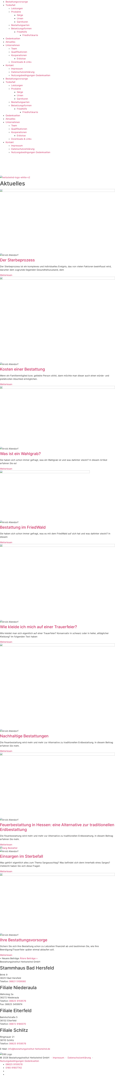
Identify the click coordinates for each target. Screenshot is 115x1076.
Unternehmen (13, 45)
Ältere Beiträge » (29, 958)
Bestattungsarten (20, 25)
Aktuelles (10, 41)
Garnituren (22, 21)
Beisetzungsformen (21, 28)
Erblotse (21, 58)
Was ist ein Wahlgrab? (20, 453)
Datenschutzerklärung (22, 72)
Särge (20, 15)
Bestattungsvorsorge (17, 1)
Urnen (20, 18)
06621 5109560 (17, 981)
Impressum (17, 68)
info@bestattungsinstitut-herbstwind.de (29, 1048)
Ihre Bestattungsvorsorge (23, 940)
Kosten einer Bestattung (22, 369)
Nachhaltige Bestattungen (24, 736)
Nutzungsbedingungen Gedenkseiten (30, 75)
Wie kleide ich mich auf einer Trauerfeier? (38, 626)
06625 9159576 (17, 1000)
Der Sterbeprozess (17, 260)
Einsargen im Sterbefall (21, 856)
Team (14, 48)
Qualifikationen (19, 51)
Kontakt (10, 65)
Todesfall (10, 5)
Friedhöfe (22, 31)
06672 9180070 (17, 1023)
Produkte (16, 11)
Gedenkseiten (13, 38)
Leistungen (17, 8)
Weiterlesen (6, 275)
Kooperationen (19, 55)
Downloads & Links (21, 62)
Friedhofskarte (30, 35)
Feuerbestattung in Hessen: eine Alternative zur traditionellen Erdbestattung (57, 827)
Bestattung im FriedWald (23, 527)
